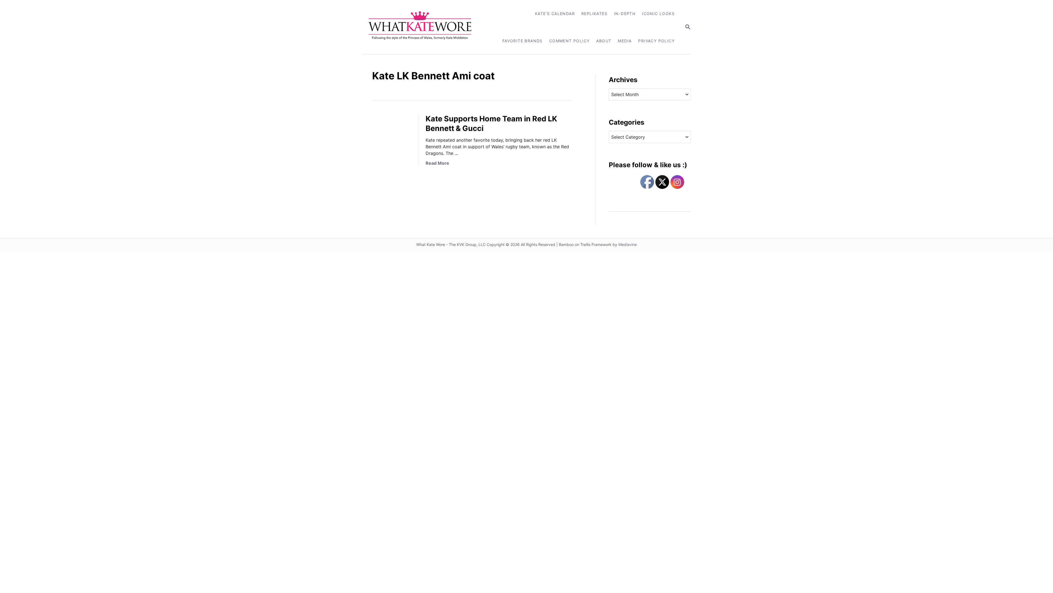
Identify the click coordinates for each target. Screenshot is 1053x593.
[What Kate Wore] (423, 27)
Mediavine (627, 244)
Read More (437, 163)
